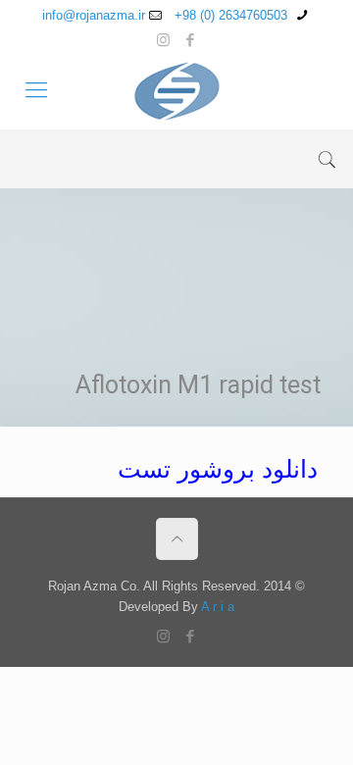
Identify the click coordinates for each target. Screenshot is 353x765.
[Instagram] (163, 39)
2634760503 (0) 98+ (233, 15)
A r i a (217, 606)
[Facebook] (189, 39)
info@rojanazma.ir (93, 15)
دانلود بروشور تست (218, 469)
